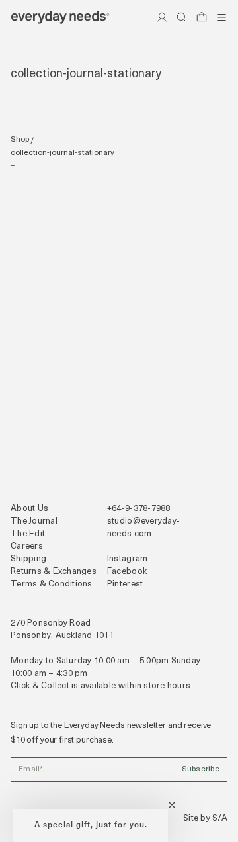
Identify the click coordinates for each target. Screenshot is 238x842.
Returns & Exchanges (54, 571)
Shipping (28, 559)
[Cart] (202, 17)
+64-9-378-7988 (139, 508)
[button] (90, 825)
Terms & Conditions (52, 584)
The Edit (28, 534)
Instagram (127, 559)
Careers (27, 546)
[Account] (162, 17)
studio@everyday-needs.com (143, 527)
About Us (29, 508)
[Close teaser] (171, 805)
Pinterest (125, 584)
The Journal (34, 521)
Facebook (127, 571)
